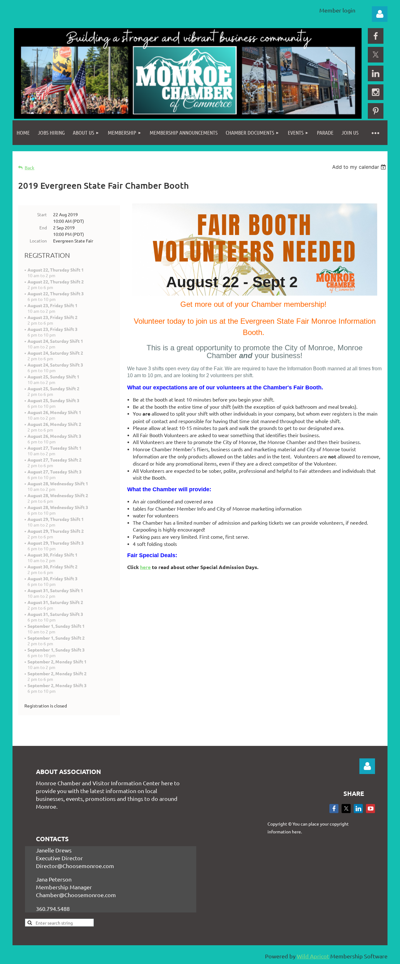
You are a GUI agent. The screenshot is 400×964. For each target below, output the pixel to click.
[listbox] (360, 167)
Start (42, 214)
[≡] (375, 132)
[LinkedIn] (375, 73)
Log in (380, 14)
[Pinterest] (375, 111)
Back (29, 168)
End (43, 227)
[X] (375, 54)
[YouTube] (370, 808)
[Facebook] (375, 36)
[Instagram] (375, 92)
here (145, 567)
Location (38, 240)
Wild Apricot (313, 956)
